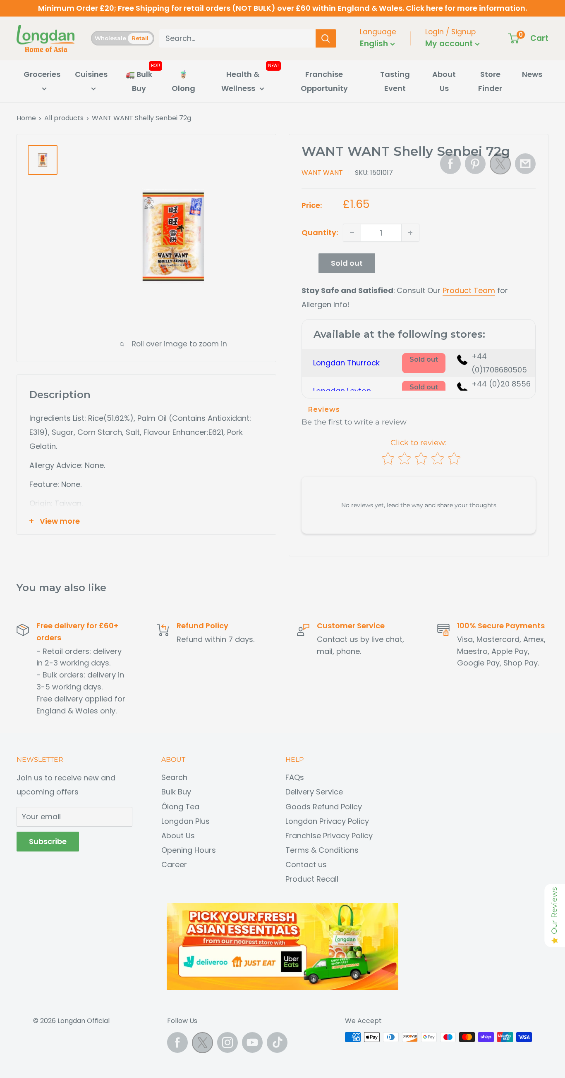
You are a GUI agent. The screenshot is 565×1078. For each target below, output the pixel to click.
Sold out (347, 263)
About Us (444, 81)
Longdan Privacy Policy (327, 821)
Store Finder (490, 81)
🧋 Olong (183, 81)
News (532, 74)
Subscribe (48, 841)
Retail (140, 38)
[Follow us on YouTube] (252, 1042)
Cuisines (91, 74)
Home (26, 118)
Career (174, 864)
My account (450, 43)
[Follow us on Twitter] (202, 1044)
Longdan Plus (185, 821)
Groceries (42, 74)
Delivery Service (314, 792)
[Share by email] (525, 163)
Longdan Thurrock (346, 363)
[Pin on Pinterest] (475, 163)
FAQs (294, 777)
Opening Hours (188, 850)
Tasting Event (395, 81)
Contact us (306, 864)
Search (174, 777)
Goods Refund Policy (323, 806)
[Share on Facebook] (450, 163)
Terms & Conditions (322, 850)
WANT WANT (322, 172)
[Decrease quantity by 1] (352, 232)
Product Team (469, 290)
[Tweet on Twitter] (500, 166)
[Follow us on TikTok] (277, 1042)
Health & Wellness (240, 81)
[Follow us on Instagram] (227, 1042)
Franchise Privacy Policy (329, 835)
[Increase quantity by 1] (410, 232)
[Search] (326, 38)
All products (64, 118)
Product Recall (311, 879)
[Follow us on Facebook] (177, 1042)
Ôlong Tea (180, 806)
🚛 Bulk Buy (139, 81)
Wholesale (110, 38)
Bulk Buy (176, 792)
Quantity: (320, 232)
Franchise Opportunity (324, 81)
